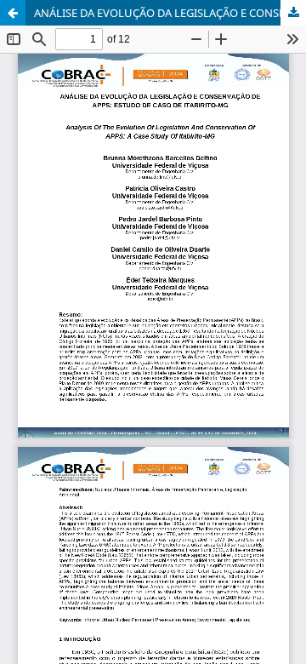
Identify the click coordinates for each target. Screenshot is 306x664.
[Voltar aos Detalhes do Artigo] (13, 13)
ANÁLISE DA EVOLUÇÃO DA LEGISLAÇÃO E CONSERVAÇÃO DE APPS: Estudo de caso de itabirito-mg (170, 12)
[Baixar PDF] (293, 13)
